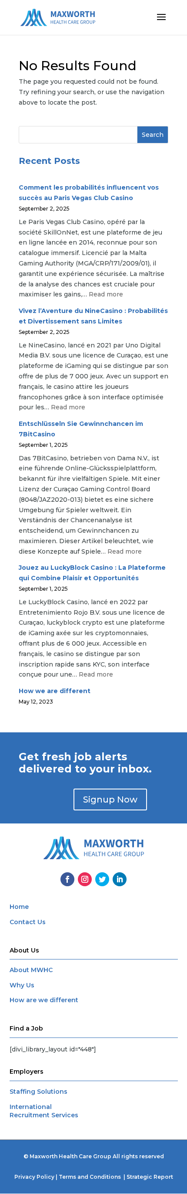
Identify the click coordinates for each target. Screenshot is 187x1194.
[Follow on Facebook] (67, 879)
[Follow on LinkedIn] (120, 879)
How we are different (54, 691)
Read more (106, 294)
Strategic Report (150, 1177)
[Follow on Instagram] (85, 879)
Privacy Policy (34, 1177)
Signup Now (110, 799)
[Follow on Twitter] (102, 879)
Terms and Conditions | (93, 1177)
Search (153, 135)
